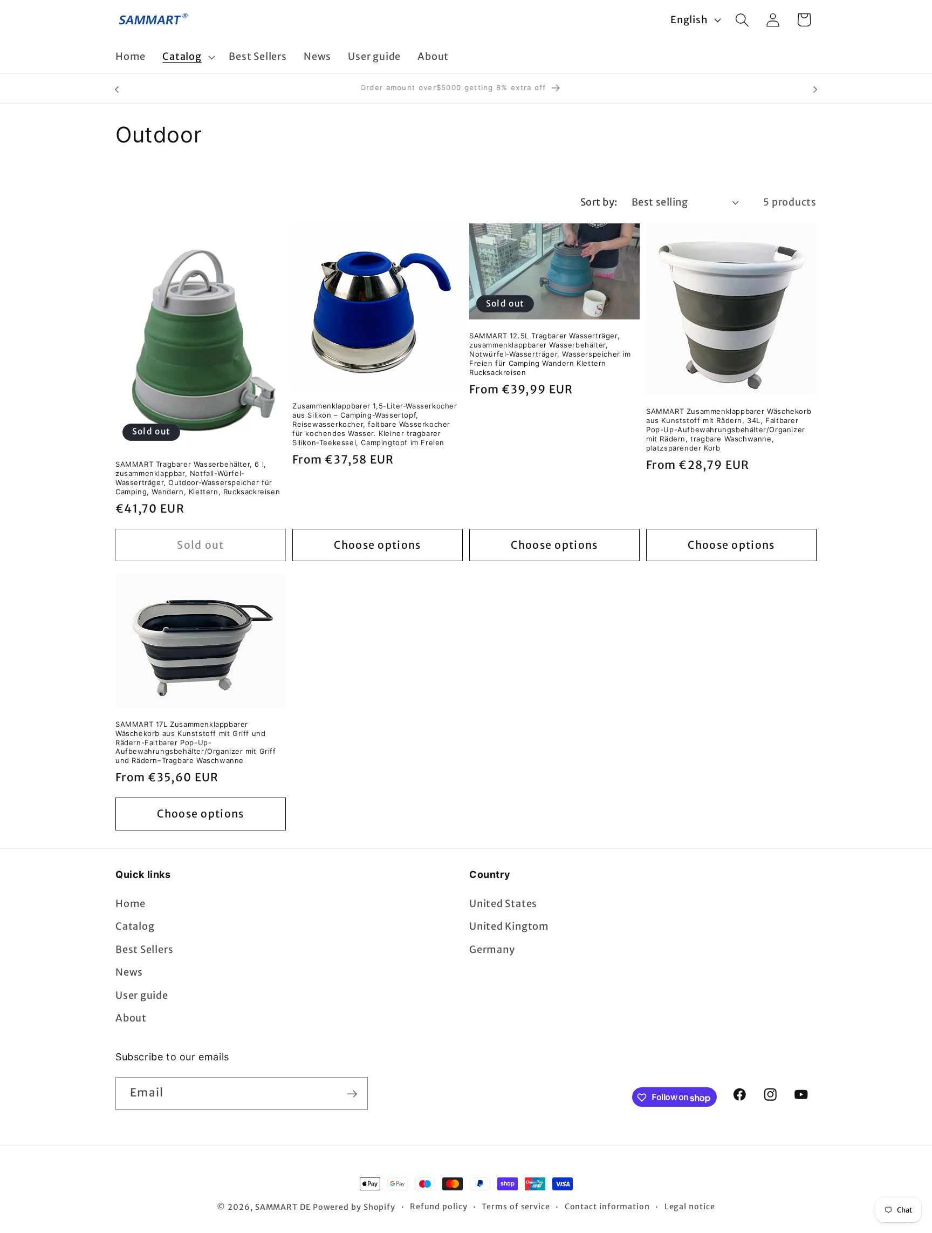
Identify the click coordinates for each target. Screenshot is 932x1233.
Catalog (134, 927)
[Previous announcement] (117, 89)
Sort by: (599, 202)
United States (503, 903)
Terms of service (516, 1206)
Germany (492, 949)
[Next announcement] (815, 89)
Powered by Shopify (354, 1207)
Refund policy (439, 1206)
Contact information (607, 1206)
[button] (187, 57)
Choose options (377, 545)
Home (130, 903)
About (131, 1018)
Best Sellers (144, 949)
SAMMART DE (283, 1207)
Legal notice (689, 1206)
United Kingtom (509, 927)
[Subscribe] (352, 1094)
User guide (141, 995)
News (129, 972)
